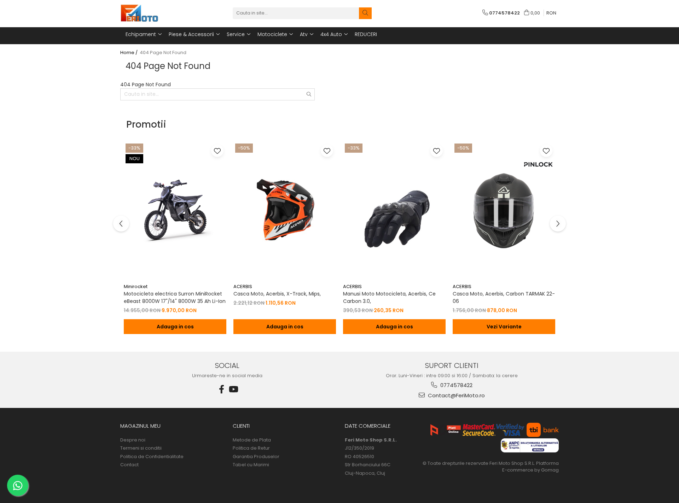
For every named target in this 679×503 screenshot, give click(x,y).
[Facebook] (221, 389)
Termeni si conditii (141, 448)
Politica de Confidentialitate (152, 457)
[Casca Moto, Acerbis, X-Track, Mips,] (284, 211)
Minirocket (135, 286)
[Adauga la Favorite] (217, 151)
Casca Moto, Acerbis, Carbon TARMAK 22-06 (504, 297)
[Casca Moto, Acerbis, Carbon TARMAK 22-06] (504, 211)
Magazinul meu (140, 425)
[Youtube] (233, 389)
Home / (129, 52)
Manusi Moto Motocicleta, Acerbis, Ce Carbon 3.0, (389, 297)
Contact (129, 465)
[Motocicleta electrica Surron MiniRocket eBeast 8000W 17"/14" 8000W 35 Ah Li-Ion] (175, 211)
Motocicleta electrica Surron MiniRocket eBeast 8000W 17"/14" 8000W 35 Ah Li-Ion (175, 297)
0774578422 (455, 385)
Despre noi (132, 440)
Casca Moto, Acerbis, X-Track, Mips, (277, 293)
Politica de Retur (251, 448)
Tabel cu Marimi (251, 465)
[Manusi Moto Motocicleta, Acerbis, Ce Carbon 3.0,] (394, 211)
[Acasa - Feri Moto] (155, 13)
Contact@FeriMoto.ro (455, 395)
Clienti (241, 425)
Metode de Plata (252, 440)
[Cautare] (365, 13)
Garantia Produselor (256, 457)
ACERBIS (242, 286)
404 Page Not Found (163, 52)
